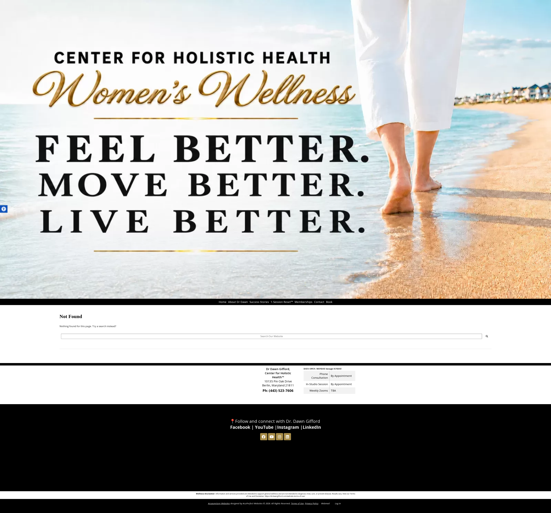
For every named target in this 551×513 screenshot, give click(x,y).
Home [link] (222, 302)
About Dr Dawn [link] (238, 302)
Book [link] (329, 302)
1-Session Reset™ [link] (282, 302)
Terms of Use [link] (297, 503)
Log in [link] (338, 503)
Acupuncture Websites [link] (219, 503)
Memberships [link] (303, 302)
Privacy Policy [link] (311, 503)
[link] (3, 209)
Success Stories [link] (259, 302)
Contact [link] (319, 302)
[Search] (486, 336)
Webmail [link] (325, 503)
